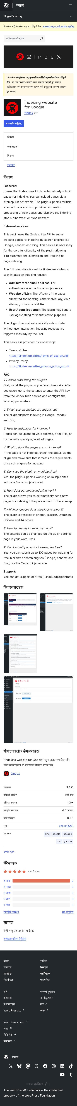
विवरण (10, 137)
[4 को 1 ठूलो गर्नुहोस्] (32, 598)
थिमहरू (44, 967)
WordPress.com (16, 1022)
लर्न (5, 991)
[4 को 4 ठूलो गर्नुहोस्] (68, 680)
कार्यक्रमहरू (46, 998)
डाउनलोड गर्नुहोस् (13, 123)
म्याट (8, 1028)
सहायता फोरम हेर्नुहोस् (15, 939)
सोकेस (43, 961)
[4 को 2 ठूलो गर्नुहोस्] (68, 598)
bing (47, 834)
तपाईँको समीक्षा (11, 912)
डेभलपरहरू (9, 1004)
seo (59, 841)
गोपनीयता (8, 980)
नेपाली (15, 1057)
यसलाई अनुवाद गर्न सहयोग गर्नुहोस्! (58, 26)
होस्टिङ (7, 973)
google (56, 834)
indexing (67, 834)
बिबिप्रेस (10, 1034)
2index (28, 113)
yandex (68, 841)
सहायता (11, 165)
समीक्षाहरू (12, 146)
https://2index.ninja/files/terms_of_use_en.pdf (38, 355)
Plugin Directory (13, 16)
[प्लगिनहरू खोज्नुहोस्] (41, 38)
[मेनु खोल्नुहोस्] (71, 5)
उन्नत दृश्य (9, 851)
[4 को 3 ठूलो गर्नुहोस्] (32, 639)
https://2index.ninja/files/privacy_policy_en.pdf (39, 366)
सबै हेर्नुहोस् (67, 912)
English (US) (66, 825)
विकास (10, 155)
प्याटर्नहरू (45, 980)
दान (44, 1004)
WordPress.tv (14, 1010)
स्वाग (44, 1010)
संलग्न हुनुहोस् (47, 991)
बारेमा (6, 961)
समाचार (7, 967)
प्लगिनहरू (45, 973)
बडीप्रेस (10, 1041)
